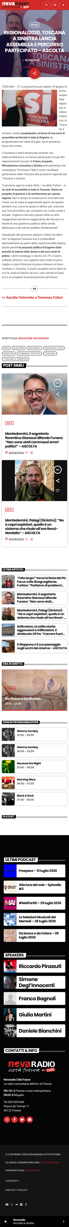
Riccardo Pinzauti (40, 966)
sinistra (8, 353)
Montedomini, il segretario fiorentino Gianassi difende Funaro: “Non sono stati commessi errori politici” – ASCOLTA (34, 440)
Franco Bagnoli (37, 998)
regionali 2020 (54, 348)
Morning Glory (26, 779)
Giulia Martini (35, 1014)
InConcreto (32, 1170)
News (34, 25)
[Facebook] (26, 1204)
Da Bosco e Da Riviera (22, 698)
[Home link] (15, 5)
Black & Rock (25, 796)
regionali (34, 348)
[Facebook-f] (14, 1119)
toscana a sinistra (15, 359)
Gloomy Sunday (27, 731)
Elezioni (19, 348)
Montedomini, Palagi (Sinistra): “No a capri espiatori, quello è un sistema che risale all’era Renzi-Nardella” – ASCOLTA (34, 526)
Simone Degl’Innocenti (37, 982)
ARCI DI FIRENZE (50, 1162)
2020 (6, 348)
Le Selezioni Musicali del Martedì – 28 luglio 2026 (37, 919)
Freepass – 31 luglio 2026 (38, 871)
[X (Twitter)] (11, 1204)
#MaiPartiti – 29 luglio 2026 (40, 903)
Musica (10, 688)
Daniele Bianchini (40, 1030)
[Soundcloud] (16, 1204)
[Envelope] (29, 1119)
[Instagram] (7, 1119)
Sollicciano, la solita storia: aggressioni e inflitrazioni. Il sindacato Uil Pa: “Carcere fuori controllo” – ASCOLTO (40, 632)
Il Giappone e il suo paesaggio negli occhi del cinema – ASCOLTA (42, 646)
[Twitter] (22, 1119)
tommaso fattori (29, 353)
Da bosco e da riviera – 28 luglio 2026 (39, 935)
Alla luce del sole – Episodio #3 (40, 887)
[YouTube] (7, 1204)
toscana (50, 353)
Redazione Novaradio (33, 338)
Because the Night (29, 763)
